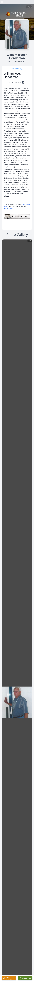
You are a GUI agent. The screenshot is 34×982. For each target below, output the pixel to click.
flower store (8, 209)
